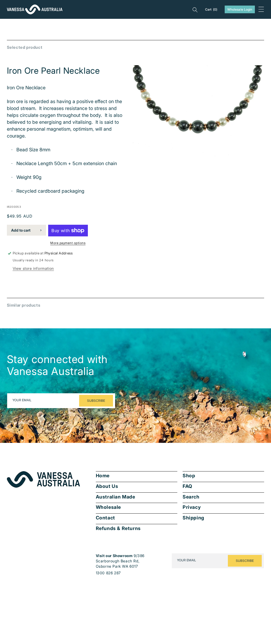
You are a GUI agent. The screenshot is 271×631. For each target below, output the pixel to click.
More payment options (67, 243)
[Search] (195, 9)
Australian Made (115, 497)
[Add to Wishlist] (256, 156)
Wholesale (108, 507)
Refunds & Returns (118, 528)
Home (103, 475)
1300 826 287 (108, 573)
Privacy (192, 507)
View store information (33, 268)
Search (191, 497)
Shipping (193, 517)
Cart (211, 9)
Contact (105, 517)
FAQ (187, 486)
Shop (189, 475)
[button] (261, 9)
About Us (107, 486)
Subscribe (96, 401)
